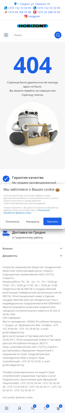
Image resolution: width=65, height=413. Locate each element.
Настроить (32, 221)
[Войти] (19, 408)
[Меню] (6, 408)
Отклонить (13, 221)
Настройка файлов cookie (18, 397)
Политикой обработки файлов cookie (26, 211)
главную (44, 90)
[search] (57, 35)
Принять (52, 221)
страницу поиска (32, 94)
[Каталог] (6, 35)
